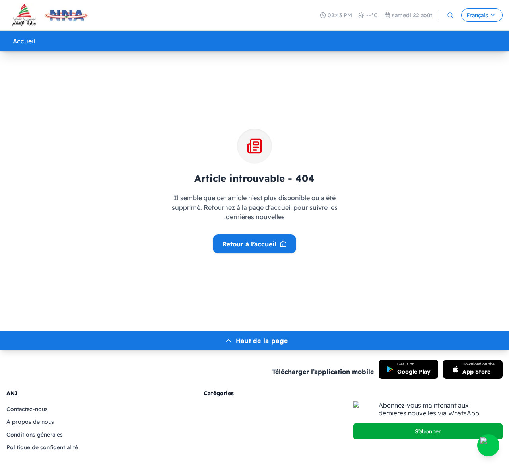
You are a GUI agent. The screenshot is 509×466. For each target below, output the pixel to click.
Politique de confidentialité (42, 447)
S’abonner (428, 431)
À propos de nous (30, 421)
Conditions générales (34, 434)
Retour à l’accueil (249, 244)
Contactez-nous (27, 409)
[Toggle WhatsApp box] (488, 445)
